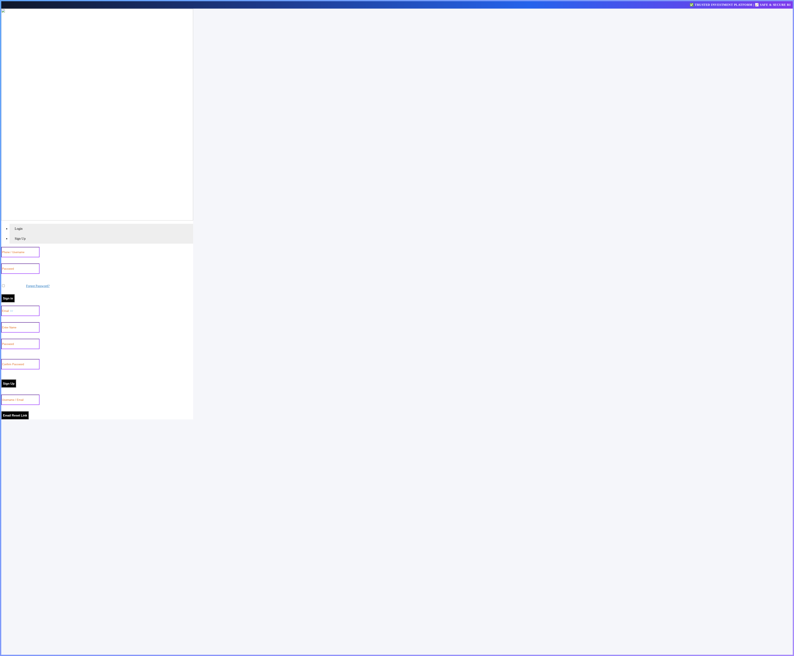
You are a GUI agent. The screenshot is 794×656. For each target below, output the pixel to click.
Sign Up (8, 383)
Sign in (8, 298)
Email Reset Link (15, 415)
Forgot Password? (38, 286)
